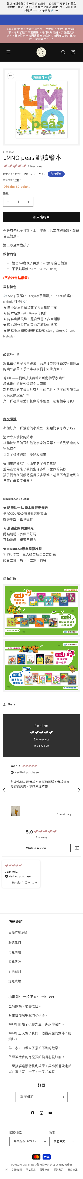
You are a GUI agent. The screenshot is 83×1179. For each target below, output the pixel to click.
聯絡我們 (15, 942)
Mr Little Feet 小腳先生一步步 (35, 1164)
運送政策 (15, 981)
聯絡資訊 (73, 1169)
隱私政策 (31, 1169)
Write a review (36, 848)
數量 (6, 193)
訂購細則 (15, 971)
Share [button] (11, 704)
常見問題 (15, 952)
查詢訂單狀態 (18, 933)
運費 (17, 179)
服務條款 (15, 962)
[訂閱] (62, 1097)
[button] (8, 52)
